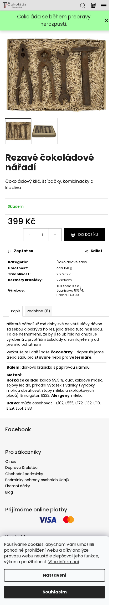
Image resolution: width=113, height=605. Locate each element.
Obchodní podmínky (24, 473)
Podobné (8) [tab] (38, 311)
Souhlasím (55, 592)
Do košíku (88, 234)
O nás (10, 461)
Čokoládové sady (71, 262)
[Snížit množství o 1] (29, 234)
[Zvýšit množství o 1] (55, 234)
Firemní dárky (17, 486)
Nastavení (54, 575)
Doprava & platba (21, 467)
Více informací (63, 562)
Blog (9, 492)
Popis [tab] (15, 311)
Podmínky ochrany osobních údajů (37, 479)
